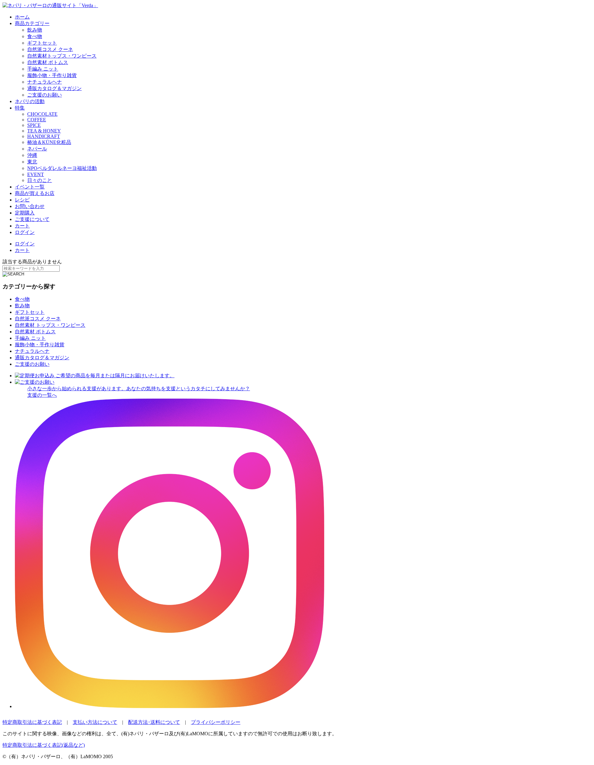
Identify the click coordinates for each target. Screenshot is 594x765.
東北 (32, 161)
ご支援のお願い (44, 94)
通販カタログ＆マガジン (54, 88)
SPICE (34, 125)
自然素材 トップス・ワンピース (50, 325)
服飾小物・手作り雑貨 (52, 75)
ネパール (37, 148)
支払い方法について (95, 722)
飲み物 (34, 29)
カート (22, 225)
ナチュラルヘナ (44, 81)
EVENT (35, 174)
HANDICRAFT (43, 136)
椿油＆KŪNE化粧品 (49, 142)
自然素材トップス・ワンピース (62, 55)
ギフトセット (42, 42)
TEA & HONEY (44, 130)
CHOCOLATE (42, 114)
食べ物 (34, 36)
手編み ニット (42, 68)
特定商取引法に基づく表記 (32, 722)
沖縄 (32, 155)
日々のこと (39, 180)
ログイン (25, 232)
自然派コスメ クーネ (50, 49)
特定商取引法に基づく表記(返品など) (43, 745)
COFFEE (36, 119)
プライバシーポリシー (215, 722)
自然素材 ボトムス (47, 62)
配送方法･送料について (154, 722)
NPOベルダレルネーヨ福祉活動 (62, 168)
